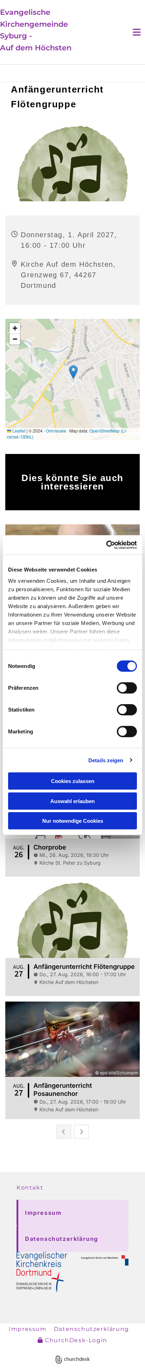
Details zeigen (105, 760)
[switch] (127, 688)
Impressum (27, 1329)
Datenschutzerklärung (91, 1329)
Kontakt (30, 1187)
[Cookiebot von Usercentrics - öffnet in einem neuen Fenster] (106, 544)
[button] (72, 1213)
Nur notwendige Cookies (72, 821)
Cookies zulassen (72, 781)
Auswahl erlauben (72, 801)
